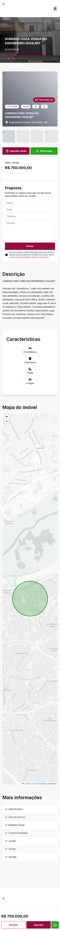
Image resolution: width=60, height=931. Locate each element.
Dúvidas (13, 924)
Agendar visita (18, 151)
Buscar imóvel (12, 49)
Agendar (38, 924)
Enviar (30, 246)
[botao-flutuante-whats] (55, 925)
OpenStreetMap (39, 783)
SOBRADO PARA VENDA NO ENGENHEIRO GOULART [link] (26, 55)
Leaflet (27, 783)
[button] (6, 416)
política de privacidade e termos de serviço (29, 257)
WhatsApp (46, 151)
